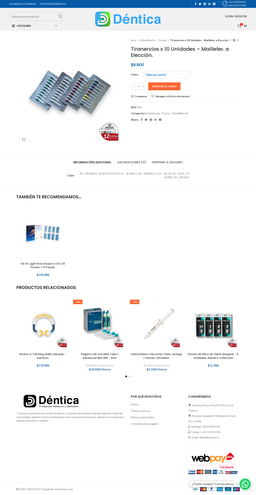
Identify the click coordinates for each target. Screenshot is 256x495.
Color (134, 74)
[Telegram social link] (214, 3)
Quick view (66, 221)
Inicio (133, 40)
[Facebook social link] (196, 3)
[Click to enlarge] (23, 139)
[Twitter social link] (200, 3)
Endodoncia (153, 113)
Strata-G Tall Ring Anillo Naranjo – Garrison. (42, 356)
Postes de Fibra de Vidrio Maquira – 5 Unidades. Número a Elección (213, 356)
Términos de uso (140, 410)
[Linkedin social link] (209, 3)
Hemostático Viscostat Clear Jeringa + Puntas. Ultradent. (156, 356)
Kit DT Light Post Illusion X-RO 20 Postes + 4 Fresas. (43, 265)
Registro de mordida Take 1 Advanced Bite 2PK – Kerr (99, 356)
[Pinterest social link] (204, 3)
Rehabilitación (148, 40)
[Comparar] (66, 212)
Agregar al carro (164, 86)
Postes (163, 40)
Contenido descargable (144, 423)
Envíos (134, 404)
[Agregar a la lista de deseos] (66, 229)
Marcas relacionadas (142, 417)
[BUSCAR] (60, 16)
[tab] (92, 160)
